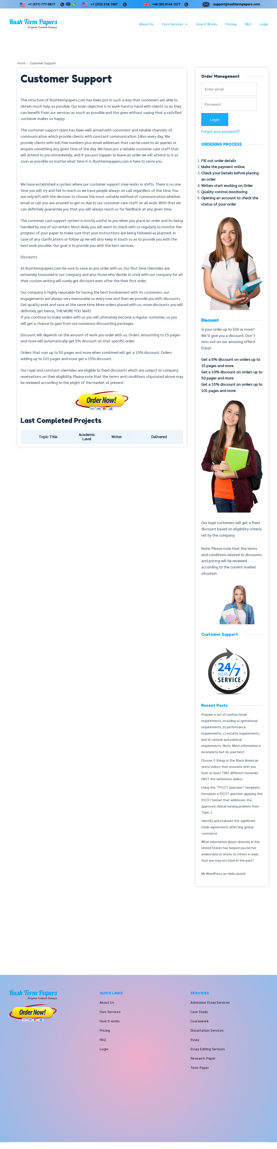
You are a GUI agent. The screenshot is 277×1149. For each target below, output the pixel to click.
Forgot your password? (220, 131)
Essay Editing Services (207, 1049)
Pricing (231, 24)
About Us (146, 24)
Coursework (199, 1021)
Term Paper (199, 1067)
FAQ (248, 24)
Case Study (199, 1011)
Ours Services (172, 24)
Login (264, 24)
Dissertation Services (207, 1030)
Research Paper (203, 1058)
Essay (194, 1039)
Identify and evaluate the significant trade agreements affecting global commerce (228, 826)
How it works (206, 24)
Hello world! (236, 873)
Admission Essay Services (210, 1002)
